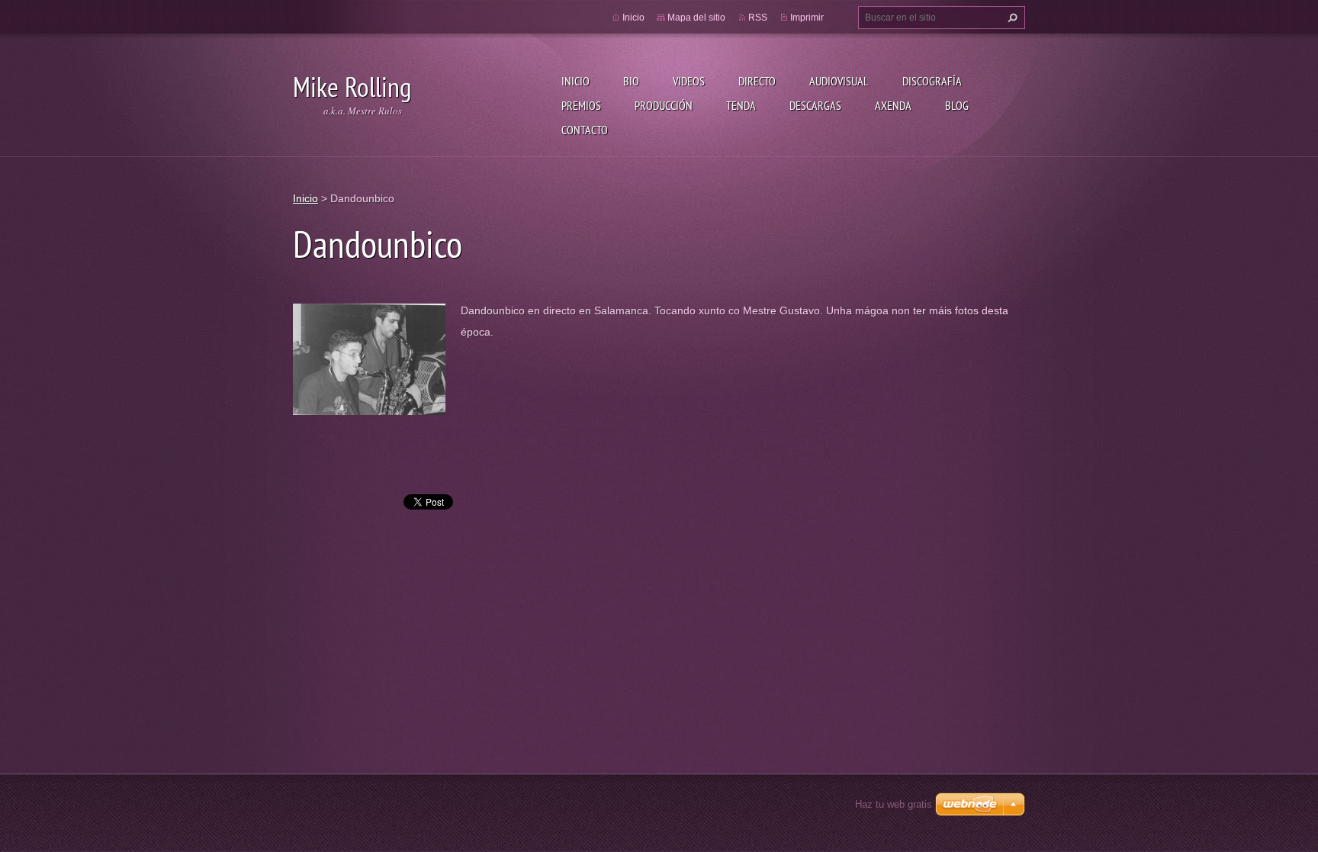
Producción (664, 105)
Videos (689, 80)
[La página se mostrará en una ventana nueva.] (369, 358)
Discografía (932, 80)
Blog (957, 105)
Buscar (1010, 17)
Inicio (575, 80)
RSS (757, 17)
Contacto (584, 129)
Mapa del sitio (696, 17)
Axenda (893, 105)
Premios (581, 105)
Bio (631, 80)
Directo (757, 80)
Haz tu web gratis (893, 804)
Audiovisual (839, 80)
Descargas (815, 105)
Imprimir (807, 17)
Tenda (741, 105)
